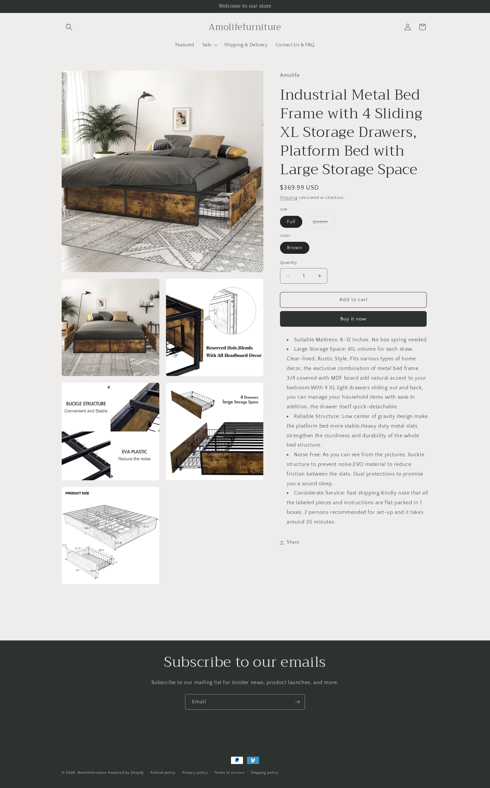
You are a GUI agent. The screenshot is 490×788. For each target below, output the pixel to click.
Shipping (289, 198)
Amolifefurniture (92, 773)
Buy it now (353, 319)
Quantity (288, 262)
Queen (324, 223)
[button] (69, 27)
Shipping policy (265, 772)
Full (291, 221)
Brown (294, 247)
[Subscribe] (297, 702)
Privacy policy (195, 772)
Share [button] (293, 542)
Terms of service (229, 772)
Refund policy (163, 772)
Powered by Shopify (126, 773)
